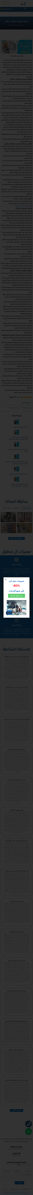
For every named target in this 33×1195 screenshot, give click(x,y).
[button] (5, 579)
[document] (16, 597)
